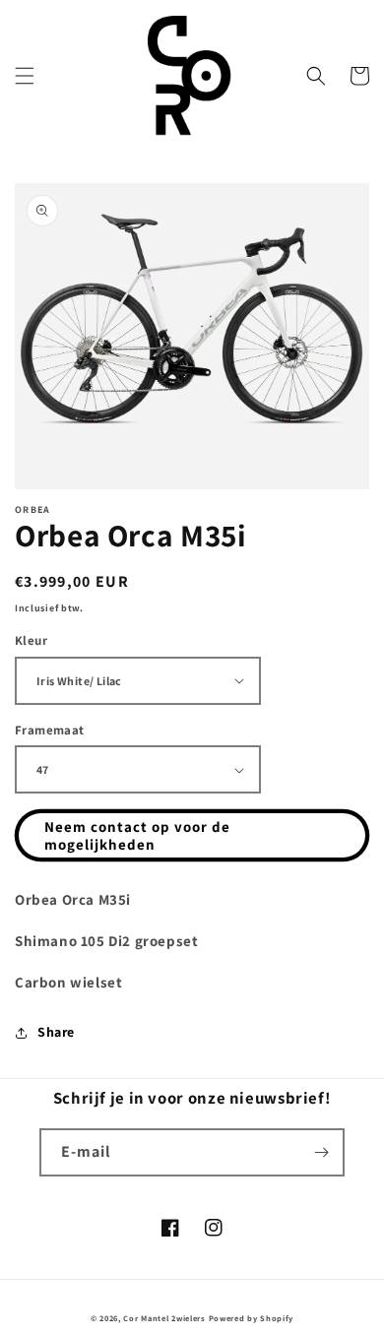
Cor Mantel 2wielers (164, 1317)
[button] (24, 75)
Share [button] (56, 1032)
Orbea (33, 510)
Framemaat (50, 730)
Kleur (31, 640)
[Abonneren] (321, 1152)
